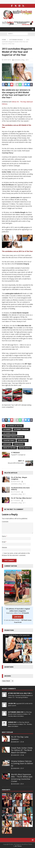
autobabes (6, 429)
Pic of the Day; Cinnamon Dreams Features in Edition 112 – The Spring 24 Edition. (20, 695)
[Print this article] (17, 84)
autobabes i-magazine (21, 429)
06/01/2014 (16, 481)
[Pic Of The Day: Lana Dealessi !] (6, 739)
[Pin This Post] (11, 84)
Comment (5, 522)
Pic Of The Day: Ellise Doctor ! (21, 498)
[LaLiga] (4, 706)
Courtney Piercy (8, 440)
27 (23, 768)
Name (4, 536)
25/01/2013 (16, 784)
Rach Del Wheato (24, 448)
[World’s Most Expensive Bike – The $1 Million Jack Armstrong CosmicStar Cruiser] (6, 776)
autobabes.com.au (9, 433)
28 (23, 755)
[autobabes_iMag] (4, 714)
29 (23, 742)
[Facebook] (12, 6)
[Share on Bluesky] (28, 84)
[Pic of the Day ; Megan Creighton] (6, 479)
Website (4, 547)
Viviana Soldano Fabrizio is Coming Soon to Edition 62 (22, 763)
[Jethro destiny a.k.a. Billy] (4, 696)
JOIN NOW (17, 617)
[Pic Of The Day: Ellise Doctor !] (6, 500)
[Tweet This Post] (6, 84)
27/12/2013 (16, 492)
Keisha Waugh (18, 444)
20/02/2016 (16, 768)
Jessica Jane (7, 444)
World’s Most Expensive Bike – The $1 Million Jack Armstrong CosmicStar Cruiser (21, 777)
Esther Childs (22, 440)
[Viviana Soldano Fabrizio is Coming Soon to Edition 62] (6, 763)
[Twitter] (15, 6)
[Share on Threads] (31, 84)
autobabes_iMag (19, 60)
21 (23, 784)
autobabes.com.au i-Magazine (13, 437)
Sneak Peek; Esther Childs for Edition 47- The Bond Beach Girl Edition (21, 750)
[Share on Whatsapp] (20, 84)
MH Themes (18, 846)
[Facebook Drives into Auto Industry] (6, 490)
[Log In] (23, 6)
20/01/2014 (7, 60)
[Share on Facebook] (3, 84)
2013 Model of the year (14, 426)
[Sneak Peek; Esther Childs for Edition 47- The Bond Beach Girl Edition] (6, 750)
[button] (32, 29)
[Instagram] (19, 6)
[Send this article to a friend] (14, 84)
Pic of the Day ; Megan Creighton (19, 478)
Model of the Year (9, 448)
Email (4, 542)
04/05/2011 (16, 742)
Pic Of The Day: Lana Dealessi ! (19, 738)
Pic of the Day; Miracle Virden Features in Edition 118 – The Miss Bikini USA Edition (20, 714)
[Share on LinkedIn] (9, 84)
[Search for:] (17, 33)
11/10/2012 (16, 500)
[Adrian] (4, 725)
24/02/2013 (16, 755)
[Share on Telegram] (25, 84)
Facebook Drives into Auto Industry (20, 488)
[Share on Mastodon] (23, 84)
